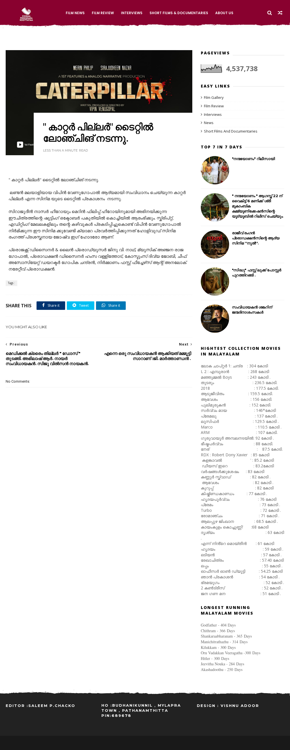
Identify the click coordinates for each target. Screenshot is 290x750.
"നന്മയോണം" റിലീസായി (253, 158)
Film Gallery (214, 97)
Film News (75, 12)
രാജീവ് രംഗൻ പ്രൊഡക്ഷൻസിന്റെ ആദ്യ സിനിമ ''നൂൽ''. (256, 238)
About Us (224, 12)
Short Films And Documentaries (230, 131)
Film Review (103, 12)
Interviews (131, 12)
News (209, 122)
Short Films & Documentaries (179, 12)
